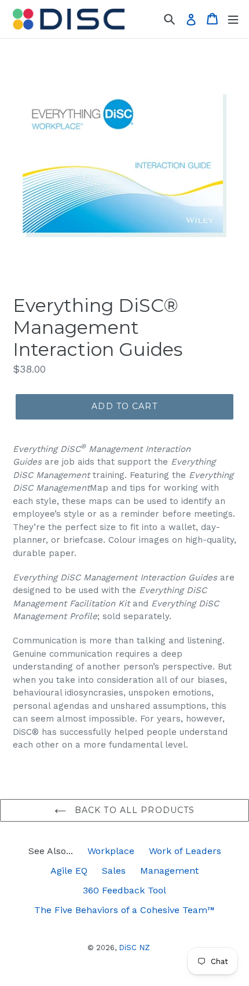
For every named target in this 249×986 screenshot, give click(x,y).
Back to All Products (133, 810)
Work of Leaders (185, 850)
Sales (114, 870)
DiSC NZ (134, 947)
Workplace (110, 850)
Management (169, 870)
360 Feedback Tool (124, 890)
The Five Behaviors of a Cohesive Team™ (124, 909)
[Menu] (233, 19)
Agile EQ (68, 870)
